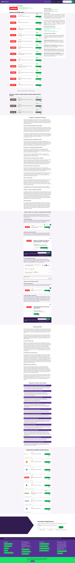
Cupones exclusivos (8, 543)
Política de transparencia (44, 548)
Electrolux (49, 131)
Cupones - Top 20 (8, 546)
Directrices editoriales (44, 550)
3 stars (23, 8)
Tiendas (13, 5)
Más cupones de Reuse (28, 504)
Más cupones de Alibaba (28, 457)
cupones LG (40, 154)
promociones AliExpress (34, 349)
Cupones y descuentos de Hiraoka (49, 27)
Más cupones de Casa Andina (29, 488)
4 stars (25, 8)
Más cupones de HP (28, 512)
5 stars (26, 8)
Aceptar (32, 561)
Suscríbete (61, 527)
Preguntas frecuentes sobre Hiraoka (49, 30)
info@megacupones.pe (61, 551)
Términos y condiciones (44, 543)
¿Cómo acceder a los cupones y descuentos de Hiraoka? (52, 28)
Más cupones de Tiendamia (29, 480)
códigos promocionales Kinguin (45, 376)
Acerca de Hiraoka (47, 29)
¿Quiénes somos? (25, 549)
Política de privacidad (44, 546)
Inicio (10, 5)
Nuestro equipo (25, 553)
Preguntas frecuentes (26, 551)
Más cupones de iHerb (28, 496)
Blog (6, 550)
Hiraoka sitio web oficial (23, 9)
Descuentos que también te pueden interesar (51, 31)
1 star (20, 8)
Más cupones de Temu (28, 465)
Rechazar (28, 561)
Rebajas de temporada (8, 552)
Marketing (60, 553)
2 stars (21, 8)
